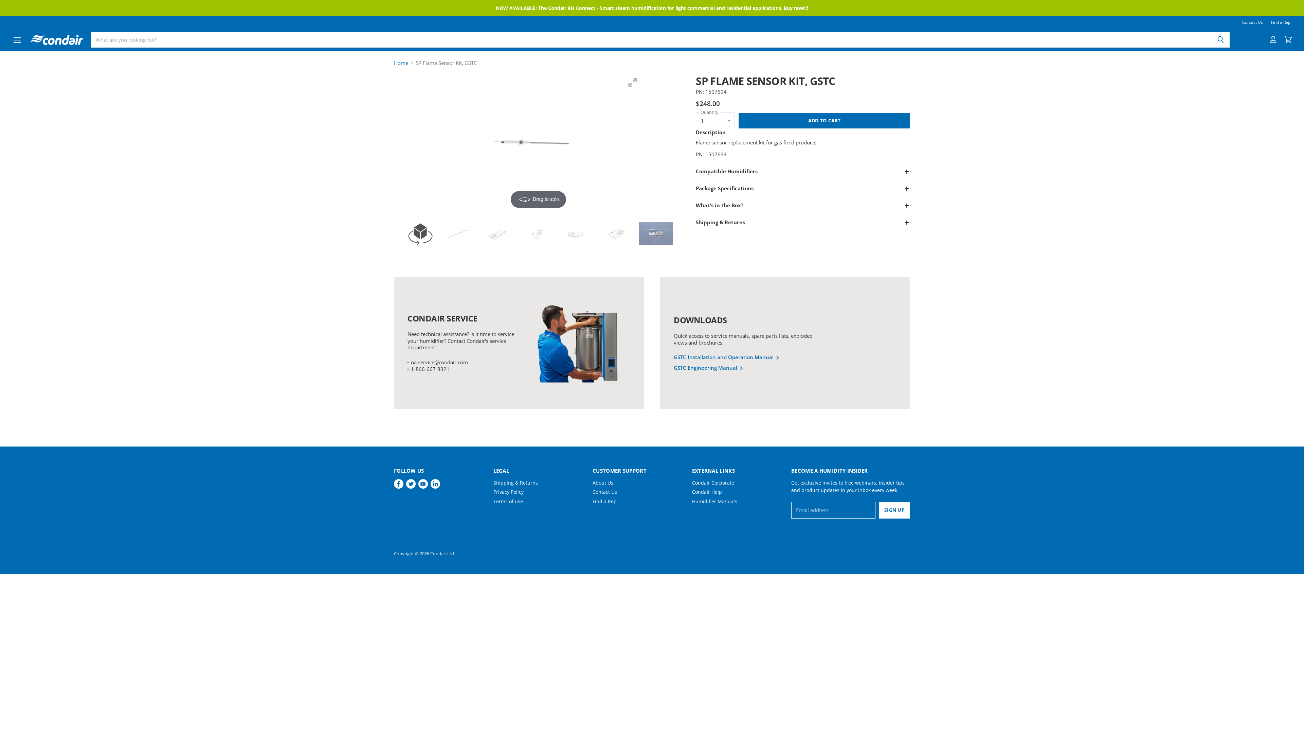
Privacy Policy (508, 492)
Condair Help (707, 492)
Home (401, 63)
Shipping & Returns (515, 482)
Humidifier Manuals (714, 501)
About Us (603, 482)
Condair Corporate (713, 482)
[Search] (1221, 40)
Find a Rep (1280, 22)
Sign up (894, 510)
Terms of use (508, 501)
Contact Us (1252, 22)
